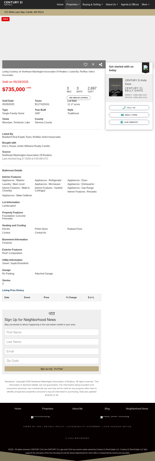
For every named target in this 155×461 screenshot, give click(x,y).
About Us (112, 6)
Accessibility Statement (84, 426)
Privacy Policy (54, 426)
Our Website (131, 122)
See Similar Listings (78, 98)
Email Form (130, 115)
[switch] (85, 64)
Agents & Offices (130, 4)
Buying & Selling (93, 6)
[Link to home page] (15, 4)
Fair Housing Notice (118, 426)
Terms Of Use (32, 426)
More (146, 6)
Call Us (130, 108)
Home (60, 4)
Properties (73, 6)
